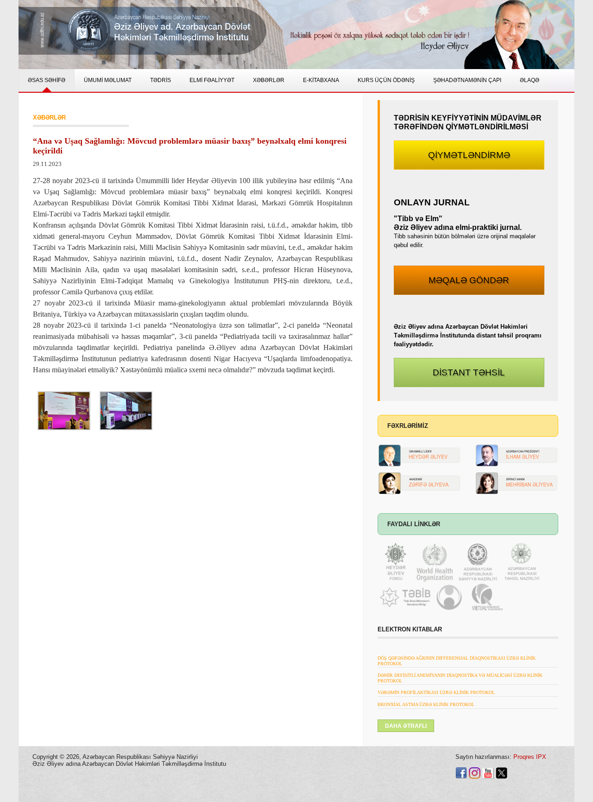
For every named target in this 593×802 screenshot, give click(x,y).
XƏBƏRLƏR (49, 117)
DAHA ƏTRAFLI (406, 726)
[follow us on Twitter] (501, 772)
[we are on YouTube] (488, 772)
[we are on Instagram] (474, 772)
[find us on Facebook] (461, 772)
